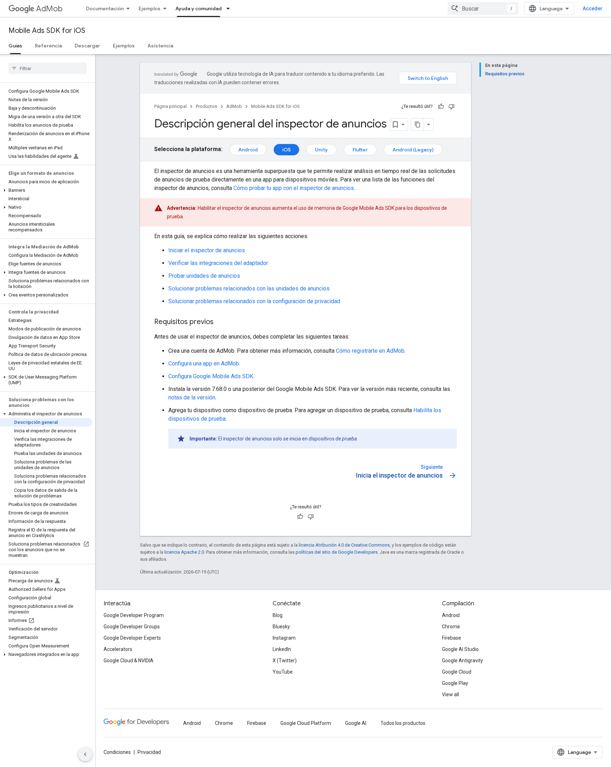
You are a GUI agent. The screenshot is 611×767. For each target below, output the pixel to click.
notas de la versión (191, 397)
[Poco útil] (451, 106)
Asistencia (160, 45)
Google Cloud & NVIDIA (128, 660)
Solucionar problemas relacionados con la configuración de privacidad (254, 301)
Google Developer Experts (132, 638)
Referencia (48, 45)
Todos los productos (402, 723)
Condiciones (117, 752)
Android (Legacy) (412, 149)
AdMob (49, 8)
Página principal (170, 106)
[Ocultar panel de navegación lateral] (85, 754)
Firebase (451, 638)
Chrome (451, 626)
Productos (206, 106)
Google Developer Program (134, 615)
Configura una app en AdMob (203, 363)
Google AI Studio (460, 649)
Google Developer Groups (132, 626)
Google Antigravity (462, 660)
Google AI (355, 723)
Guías (15, 45)
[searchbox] (47, 68)
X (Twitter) (285, 660)
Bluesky (281, 626)
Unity (321, 149)
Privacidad (149, 752)
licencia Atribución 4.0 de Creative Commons (344, 545)
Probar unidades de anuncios (204, 275)
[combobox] (483, 8)
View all (450, 694)
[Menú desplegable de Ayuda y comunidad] (230, 8)
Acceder (593, 8)
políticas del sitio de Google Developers (337, 552)
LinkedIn (282, 649)
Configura (210, 376)
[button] (46, 190)
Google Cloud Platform (305, 723)
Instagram (284, 638)
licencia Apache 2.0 (184, 552)
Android (248, 149)
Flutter (360, 149)
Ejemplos (150, 8)
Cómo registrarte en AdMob (370, 350)
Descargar (87, 45)
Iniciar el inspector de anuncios (206, 250)
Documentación (105, 8)
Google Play (455, 683)
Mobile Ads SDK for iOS (46, 30)
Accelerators (118, 649)
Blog (278, 615)
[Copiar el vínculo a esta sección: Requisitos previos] (221, 322)
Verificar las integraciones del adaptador (218, 263)
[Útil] (441, 106)
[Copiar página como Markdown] (417, 125)
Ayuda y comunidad (198, 8)
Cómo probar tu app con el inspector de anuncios (293, 188)
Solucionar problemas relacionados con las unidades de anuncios (249, 288)
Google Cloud (456, 672)
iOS (286, 149)
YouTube (283, 672)
